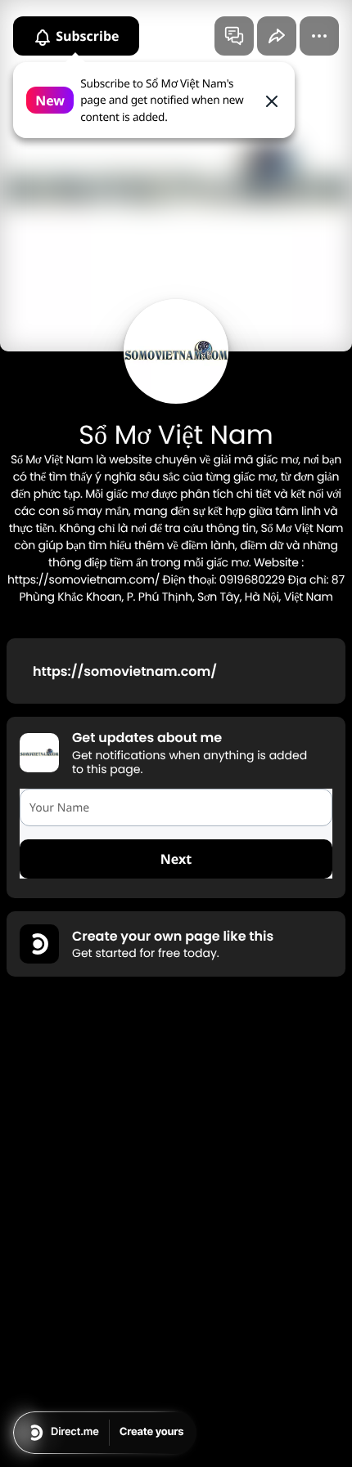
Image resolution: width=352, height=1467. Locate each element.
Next (176, 859)
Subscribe (86, 36)
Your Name (59, 808)
